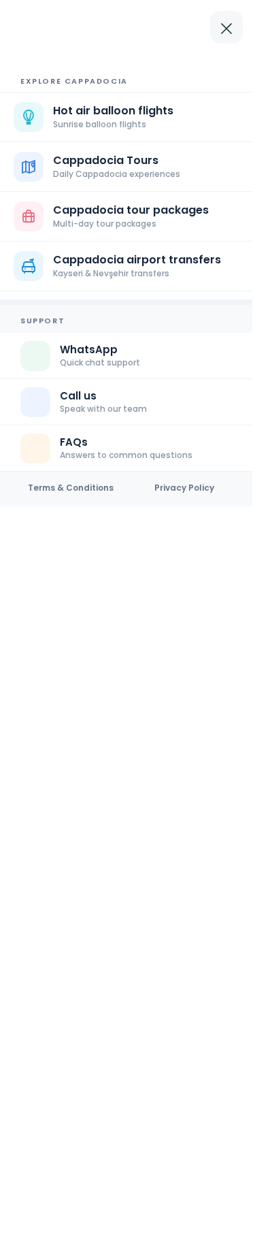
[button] (127, 216)
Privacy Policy (184, 488)
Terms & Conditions (71, 488)
